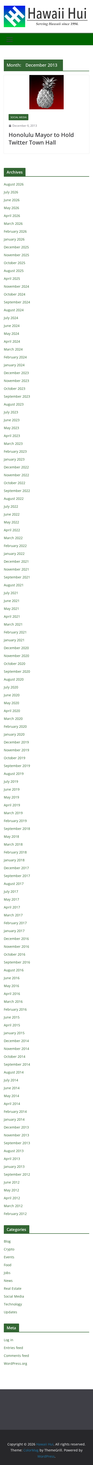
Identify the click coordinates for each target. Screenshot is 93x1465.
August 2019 (14, 773)
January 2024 (14, 365)
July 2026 (11, 192)
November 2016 (16, 946)
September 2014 (17, 1064)
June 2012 (12, 1182)
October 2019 (14, 758)
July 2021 (11, 593)
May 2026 (11, 208)
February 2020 (15, 726)
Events (9, 1257)
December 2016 (16, 938)
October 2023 (14, 388)
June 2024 (12, 325)
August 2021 (14, 585)
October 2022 (14, 483)
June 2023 (12, 420)
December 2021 (16, 561)
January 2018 (14, 860)
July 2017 (11, 891)
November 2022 (16, 475)
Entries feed (13, 1347)
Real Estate (12, 1288)
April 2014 (12, 1103)
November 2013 (16, 1135)
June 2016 (12, 978)
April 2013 (12, 1158)
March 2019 (13, 813)
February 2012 (15, 1213)
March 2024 (13, 349)
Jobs (7, 1272)
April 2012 (12, 1198)
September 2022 (17, 490)
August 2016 (14, 970)
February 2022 (15, 545)
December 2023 (16, 373)
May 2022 (11, 522)
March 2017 (13, 915)
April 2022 (12, 530)
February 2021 (15, 632)
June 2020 (12, 695)
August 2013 (14, 1151)
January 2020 (14, 734)
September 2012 (17, 1174)
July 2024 (11, 318)
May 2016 (11, 985)
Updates (10, 1312)
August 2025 (14, 270)
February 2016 (15, 1009)
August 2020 (14, 679)
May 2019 (11, 797)
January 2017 (14, 930)
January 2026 (14, 239)
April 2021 (12, 616)
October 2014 (14, 1056)
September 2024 (17, 302)
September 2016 (17, 962)
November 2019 (16, 750)
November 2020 (16, 655)
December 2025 (16, 247)
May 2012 (11, 1190)
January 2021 (14, 640)
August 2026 (14, 184)
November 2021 (16, 569)
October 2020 (14, 663)
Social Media (18, 117)
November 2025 (16, 255)
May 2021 (11, 608)
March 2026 (13, 223)
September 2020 (17, 671)
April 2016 (12, 993)
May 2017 (11, 899)
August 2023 (14, 404)
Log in (8, 1340)
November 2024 (16, 286)
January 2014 (14, 1119)
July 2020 (11, 687)
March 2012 (13, 1206)
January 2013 (14, 1166)
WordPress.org (15, 1363)
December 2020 (16, 648)
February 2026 (15, 231)
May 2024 (11, 333)
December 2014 (16, 1041)
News (8, 1280)
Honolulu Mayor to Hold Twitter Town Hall (41, 138)
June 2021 (12, 600)
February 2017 (15, 923)
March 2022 (13, 538)
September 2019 (17, 765)
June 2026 (12, 200)
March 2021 (13, 624)
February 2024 (15, 357)
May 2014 (11, 1096)
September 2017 (17, 875)
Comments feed (16, 1355)
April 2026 (12, 215)
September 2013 (17, 1143)
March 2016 (13, 1001)
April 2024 (12, 341)
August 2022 (14, 498)
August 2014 (14, 1072)
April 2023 (12, 435)
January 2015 (14, 1033)
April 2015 (12, 1025)
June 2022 (12, 514)
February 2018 (15, 852)
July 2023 (11, 412)
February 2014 (15, 1111)
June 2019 (12, 789)
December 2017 (16, 868)
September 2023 (17, 396)
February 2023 (15, 451)
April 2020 (12, 710)
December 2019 (16, 742)
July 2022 (11, 506)
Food (7, 1265)
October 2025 (14, 263)
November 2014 (16, 1048)
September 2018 (17, 828)
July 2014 (11, 1080)
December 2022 (16, 467)
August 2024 (14, 310)
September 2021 (17, 577)
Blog (7, 1241)
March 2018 (13, 844)
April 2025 (12, 278)
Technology (13, 1304)
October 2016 (14, 954)
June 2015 (12, 1017)
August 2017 (14, 883)
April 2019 (12, 805)
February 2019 (15, 820)
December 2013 (16, 1127)
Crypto (9, 1249)
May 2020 (11, 703)
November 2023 (16, 380)
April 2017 (12, 907)
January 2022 (14, 553)
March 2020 (13, 718)
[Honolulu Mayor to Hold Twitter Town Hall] (46, 92)
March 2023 (13, 443)
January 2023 (14, 459)
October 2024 (14, 294)
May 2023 (11, 428)
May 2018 (11, 836)
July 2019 (11, 781)
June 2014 (12, 1088)
